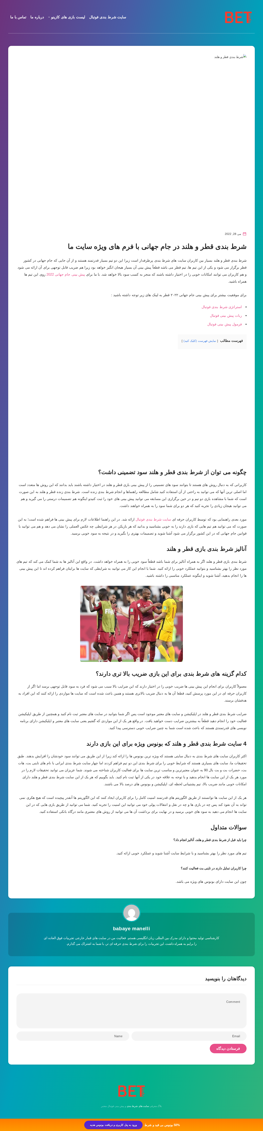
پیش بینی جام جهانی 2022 (65, 274)
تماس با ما (18, 17)
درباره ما (37, 17)
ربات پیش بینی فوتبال (226, 316)
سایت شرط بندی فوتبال (107, 17)
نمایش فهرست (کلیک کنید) (199, 340)
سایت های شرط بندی (138, 1106)
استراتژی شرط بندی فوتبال (222, 307)
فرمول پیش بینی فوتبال (224, 324)
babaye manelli (131, 928)
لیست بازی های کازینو (68, 17)
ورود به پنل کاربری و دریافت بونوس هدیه (113, 1124)
